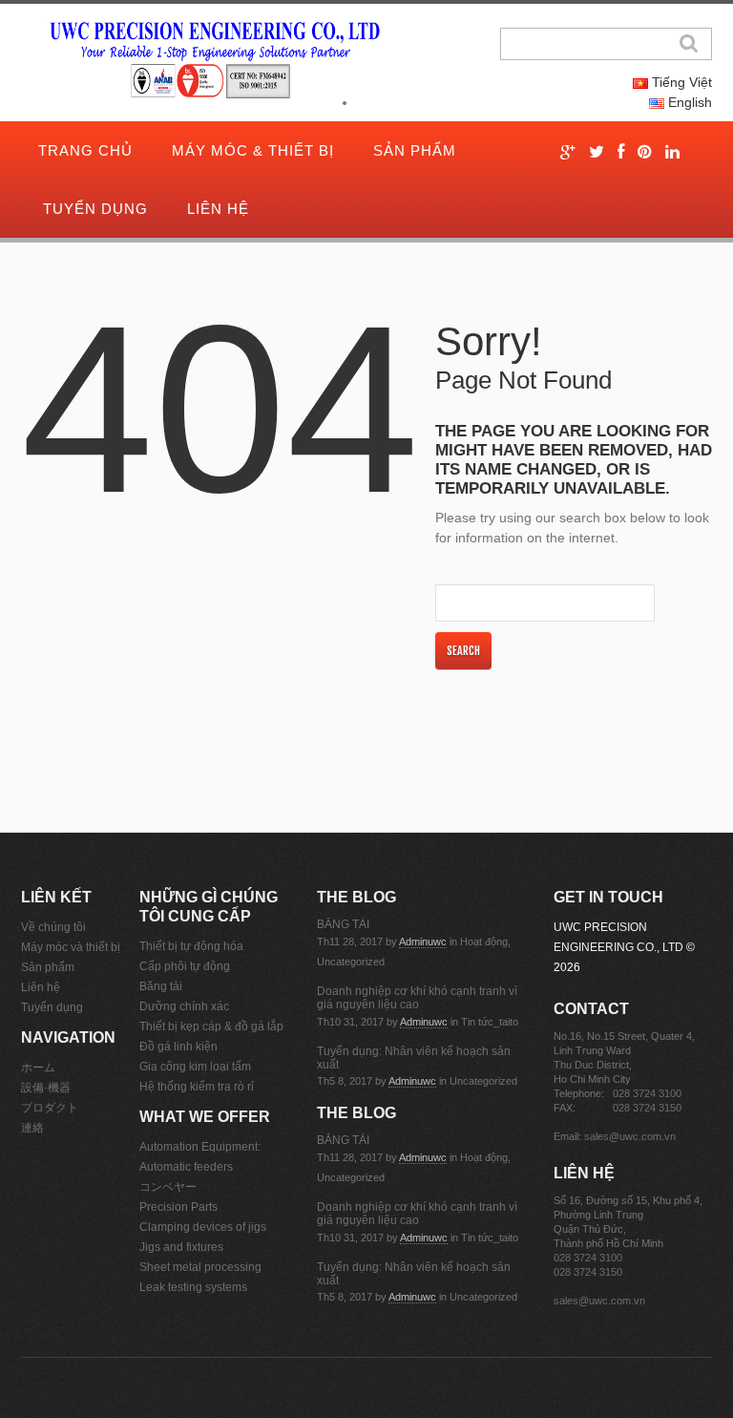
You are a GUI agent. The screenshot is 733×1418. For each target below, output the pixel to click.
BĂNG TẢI (343, 924)
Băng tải (160, 986)
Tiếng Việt (680, 82)
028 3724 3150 (647, 1107)
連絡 (32, 1127)
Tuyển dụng (95, 209)
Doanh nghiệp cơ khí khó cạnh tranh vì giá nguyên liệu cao (417, 997)
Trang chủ (85, 150)
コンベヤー (168, 1187)
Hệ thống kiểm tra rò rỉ (196, 1086)
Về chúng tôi (53, 927)
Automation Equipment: (200, 1146)
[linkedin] (672, 152)
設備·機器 (46, 1087)
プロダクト (49, 1107)
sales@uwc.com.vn (630, 1136)
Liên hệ (218, 209)
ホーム (38, 1067)
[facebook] (621, 152)
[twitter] (596, 152)
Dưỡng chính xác (184, 1006)
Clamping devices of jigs (202, 1227)
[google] (568, 152)
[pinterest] (645, 152)
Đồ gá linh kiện (178, 1046)
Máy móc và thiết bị (70, 947)
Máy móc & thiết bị (253, 150)
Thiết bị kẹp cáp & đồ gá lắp (211, 1026)
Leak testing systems (193, 1287)
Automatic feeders (186, 1167)
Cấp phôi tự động (184, 966)
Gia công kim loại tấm (195, 1066)
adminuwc (423, 941)
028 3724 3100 (647, 1093)
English (688, 102)
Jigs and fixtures (181, 1247)
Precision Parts (178, 1207)
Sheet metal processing (200, 1267)
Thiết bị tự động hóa (191, 946)
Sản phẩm (414, 150)
